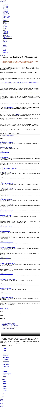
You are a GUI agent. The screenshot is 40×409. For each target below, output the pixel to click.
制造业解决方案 (5, 4)
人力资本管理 (5, 390)
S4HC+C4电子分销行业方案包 (7, 36)
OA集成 (4, 45)
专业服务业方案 (5, 11)
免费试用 (1, 1)
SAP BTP (4, 22)
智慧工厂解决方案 (5, 7)
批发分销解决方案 (5, 10)
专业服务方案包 (5, 33)
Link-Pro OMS (5, 40)
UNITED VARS (5, 52)
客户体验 (4, 28)
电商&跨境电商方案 (6, 13)
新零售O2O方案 (5, 12)
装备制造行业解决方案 (6, 15)
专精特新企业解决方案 (6, 16)
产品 (2, 18)
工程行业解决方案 (5, 6)
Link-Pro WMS (5, 41)
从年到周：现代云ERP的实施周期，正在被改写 (8, 323)
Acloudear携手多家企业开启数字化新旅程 (8, 135)
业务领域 (3, 379)
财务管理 (4, 381)
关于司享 (3, 128)
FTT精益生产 (5, 43)
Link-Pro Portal (5, 46)
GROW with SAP (5, 19)
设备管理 (4, 44)
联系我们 (4, 1)
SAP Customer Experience (7, 374)
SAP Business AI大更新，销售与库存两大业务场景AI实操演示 (10, 325)
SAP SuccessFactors (5, 23)
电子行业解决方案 (5, 8)
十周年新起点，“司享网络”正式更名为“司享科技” (8, 328)
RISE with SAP (5, 20)
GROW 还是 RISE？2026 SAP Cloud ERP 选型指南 (9, 324)
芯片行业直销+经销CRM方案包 (7, 38)
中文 (7, 1)
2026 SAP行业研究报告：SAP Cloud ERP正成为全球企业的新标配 (11, 327)
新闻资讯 (3, 48)
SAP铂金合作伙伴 (19, 338)
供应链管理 (5, 26)
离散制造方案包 (5, 31)
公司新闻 (4, 49)
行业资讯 (4, 50)
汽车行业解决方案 (5, 5)
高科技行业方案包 (5, 35)
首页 (1, 55)
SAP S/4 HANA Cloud (6, 21)
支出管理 (4, 27)
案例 (2, 47)
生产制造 (4, 25)
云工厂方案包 (4, 30)
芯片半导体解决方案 (6, 17)
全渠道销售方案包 (5, 32)
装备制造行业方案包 (6, 37)
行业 (2, 3)
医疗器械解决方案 (6, 355)
